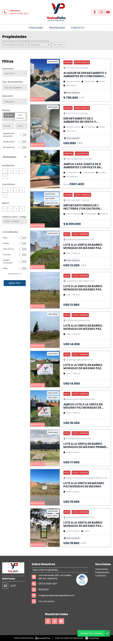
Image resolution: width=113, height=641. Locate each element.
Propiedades (57, 27)
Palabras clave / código (14, 216)
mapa (59, 45)
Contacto (77, 27)
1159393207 (43, 589)
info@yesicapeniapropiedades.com (56, 595)
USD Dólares (20, 117)
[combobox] (14, 87)
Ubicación (7, 95)
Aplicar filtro (15, 283)
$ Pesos (9, 115)
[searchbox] (15, 87)
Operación (8, 68)
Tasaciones (36, 27)
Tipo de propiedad (12, 81)
